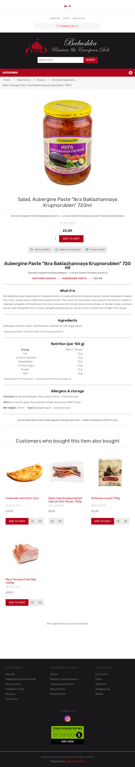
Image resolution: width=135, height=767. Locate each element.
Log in (66, 18)
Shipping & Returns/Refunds (20, 679)
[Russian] (65, 6)
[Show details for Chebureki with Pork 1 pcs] (24, 472)
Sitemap (10, 674)
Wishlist (99, 694)
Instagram (67, 718)
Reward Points (58, 694)
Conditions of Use (14, 689)
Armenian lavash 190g (105, 498)
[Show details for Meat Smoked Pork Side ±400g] (24, 553)
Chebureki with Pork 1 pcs (22, 498)
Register (55, 18)
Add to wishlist (42, 249)
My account (101, 674)
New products (57, 689)
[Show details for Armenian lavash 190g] (110, 472)
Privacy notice (13, 684)
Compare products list (62, 684)
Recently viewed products (64, 679)
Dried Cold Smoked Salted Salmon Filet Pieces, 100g (65, 499)
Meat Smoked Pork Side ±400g (21, 581)
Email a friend (97, 249)
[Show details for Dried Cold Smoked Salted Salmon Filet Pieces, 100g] (67, 472)
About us (10, 694)
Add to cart (71, 238)
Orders (98, 679)
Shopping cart (102, 689)
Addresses (100, 684)
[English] (70, 6)
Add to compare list (70, 249)
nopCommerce (75, 761)
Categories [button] (10, 72)
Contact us (11, 699)
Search (90, 59)
